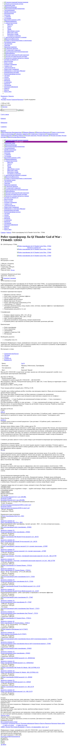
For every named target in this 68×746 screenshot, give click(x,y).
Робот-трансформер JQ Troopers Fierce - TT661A (15, 623)
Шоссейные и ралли (13, 31)
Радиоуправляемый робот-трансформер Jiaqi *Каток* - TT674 (19, 613)
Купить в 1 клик (6, 265)
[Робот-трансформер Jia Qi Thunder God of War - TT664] (34, 246)
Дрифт (9, 29)
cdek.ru (3, 412)
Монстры (10, 24)
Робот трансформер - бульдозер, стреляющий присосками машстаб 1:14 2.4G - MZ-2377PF (28, 560)
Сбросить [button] (11, 96)
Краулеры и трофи (12, 34)
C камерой (7, 16)
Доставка (7, 355)
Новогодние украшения (11, 69)
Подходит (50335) (6, 506)
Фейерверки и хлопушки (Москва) (14, 71)
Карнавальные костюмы (11, 72)
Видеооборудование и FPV (12, 19)
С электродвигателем (10, 23)
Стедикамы (7, 18)
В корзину (7, 263)
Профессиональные (10, 11)
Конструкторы (8, 61)
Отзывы (7, 358)
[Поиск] (20, 110)
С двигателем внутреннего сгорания (15, 37)
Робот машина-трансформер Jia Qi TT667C (14, 634)
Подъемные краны (9, 42)
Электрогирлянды (9, 67)
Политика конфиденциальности (10, 736)
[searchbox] (9, 110)
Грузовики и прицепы (14, 35)
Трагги (9, 26)
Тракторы (7, 45)
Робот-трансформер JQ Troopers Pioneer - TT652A (16, 570)
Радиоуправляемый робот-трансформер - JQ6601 (15, 532)
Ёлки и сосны (8, 63)
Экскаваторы (8, 43)
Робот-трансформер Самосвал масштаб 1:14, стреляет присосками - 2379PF (23, 551)
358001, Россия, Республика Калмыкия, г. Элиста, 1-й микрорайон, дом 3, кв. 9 (25, 727)
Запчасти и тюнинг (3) (7, 520)
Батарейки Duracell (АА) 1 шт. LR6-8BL (13, 500)
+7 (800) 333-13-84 (21, 725)
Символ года (8, 66)
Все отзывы (4, 722)
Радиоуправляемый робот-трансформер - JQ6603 (15, 653)
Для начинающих (9, 10)
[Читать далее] (5, 715)
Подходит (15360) (6, 498)
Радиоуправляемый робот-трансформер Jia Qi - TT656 (17, 581)
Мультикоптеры (9, 13)
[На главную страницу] (6, 101)
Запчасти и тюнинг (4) (7, 621)
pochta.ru (3, 420)
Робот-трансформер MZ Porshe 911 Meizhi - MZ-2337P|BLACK (19, 672)
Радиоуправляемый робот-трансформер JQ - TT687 (16, 602)
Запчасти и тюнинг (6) (34, 247)
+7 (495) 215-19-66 (8, 725)
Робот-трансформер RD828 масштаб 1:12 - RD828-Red (17, 662)
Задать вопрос (5, 492)
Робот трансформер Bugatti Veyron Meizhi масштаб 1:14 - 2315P (20, 591)
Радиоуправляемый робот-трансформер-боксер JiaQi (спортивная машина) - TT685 (26, 643)
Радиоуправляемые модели (12, 74)
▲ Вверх (3, 744)
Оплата (6, 357)
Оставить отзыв (5, 487)
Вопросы (8, 360)
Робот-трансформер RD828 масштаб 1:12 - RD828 (16, 682)
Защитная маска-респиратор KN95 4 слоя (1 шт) (15, 508)
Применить (4, 96)
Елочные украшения (10, 64)
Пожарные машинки (10, 47)
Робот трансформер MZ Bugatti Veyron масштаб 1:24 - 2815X (19, 541)
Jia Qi (23, 363)
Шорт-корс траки (12, 32)
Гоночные (7, 15)
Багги (9, 27)
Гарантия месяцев (9, 278)
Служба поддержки (29, 99)
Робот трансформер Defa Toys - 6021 (12, 522)
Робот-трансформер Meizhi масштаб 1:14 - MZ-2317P (16, 691)
